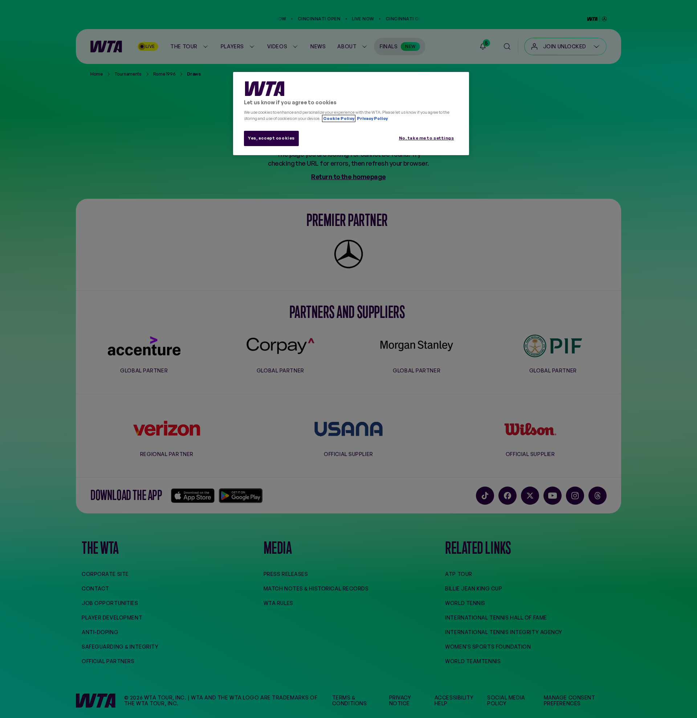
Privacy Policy (372, 118)
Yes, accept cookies (271, 138)
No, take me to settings (426, 138)
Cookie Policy (338, 118)
